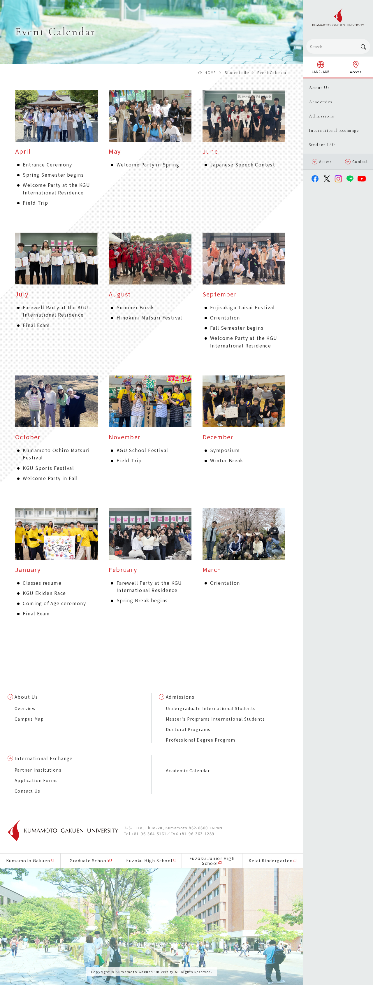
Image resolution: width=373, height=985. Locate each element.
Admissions (180, 696)
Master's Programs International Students (215, 719)
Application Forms (36, 780)
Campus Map (29, 719)
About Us (26, 696)
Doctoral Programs (188, 729)
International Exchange (44, 758)
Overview (25, 708)
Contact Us (27, 791)
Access (325, 161)
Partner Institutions (38, 770)
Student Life (237, 72)
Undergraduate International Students (211, 708)
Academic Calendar (188, 770)
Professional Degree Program (200, 740)
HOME (210, 72)
